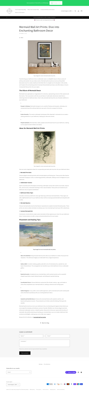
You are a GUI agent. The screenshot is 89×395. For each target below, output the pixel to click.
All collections (47, 364)
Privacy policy (38, 389)
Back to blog (45, 323)
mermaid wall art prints (40, 317)
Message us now (56, 3)
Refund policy (32, 389)
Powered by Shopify (25, 389)
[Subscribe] (29, 372)
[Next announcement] (82, 17)
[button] (75, 11)
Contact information (61, 389)
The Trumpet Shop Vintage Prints (15, 389)
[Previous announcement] (6, 17)
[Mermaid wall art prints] (44, 73)
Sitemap (40, 364)
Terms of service (46, 389)
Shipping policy (53, 389)
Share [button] (22, 37)
